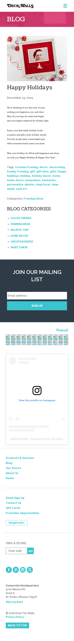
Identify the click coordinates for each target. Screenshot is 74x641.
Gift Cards (13, 508)
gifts (53, 171)
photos (29, 184)
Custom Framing (26, 167)
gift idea (42, 171)
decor (43, 167)
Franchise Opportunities (22, 513)
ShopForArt (16, 522)
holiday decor (41, 175)
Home (10, 478)
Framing (23, 171)
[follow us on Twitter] (30, 570)
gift (32, 171)
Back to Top (17, 625)
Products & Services (20, 458)
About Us (12, 473)
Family (11, 171)
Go (30, 551)
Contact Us (13, 503)
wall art (21, 188)
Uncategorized (22, 241)
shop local (43, 184)
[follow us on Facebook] (9, 570)
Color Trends (21, 218)
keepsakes (32, 180)
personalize (15, 184)
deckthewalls (20, 438)
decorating (57, 167)
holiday (25, 175)
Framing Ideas (33, 198)
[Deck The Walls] (40, 6)
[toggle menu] (65, 6)
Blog (9, 463)
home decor (15, 180)
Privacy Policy (15, 617)
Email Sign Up (15, 497)
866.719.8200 (14, 602)
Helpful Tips (20, 229)
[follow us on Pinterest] (16, 570)
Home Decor (19, 235)
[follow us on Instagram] (23, 570)
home (56, 175)
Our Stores (13, 468)
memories (49, 180)
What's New (19, 247)
